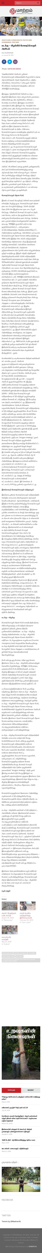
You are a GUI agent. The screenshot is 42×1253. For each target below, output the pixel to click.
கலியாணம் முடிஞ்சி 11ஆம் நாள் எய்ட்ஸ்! (15, 1108)
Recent (31, 1090)
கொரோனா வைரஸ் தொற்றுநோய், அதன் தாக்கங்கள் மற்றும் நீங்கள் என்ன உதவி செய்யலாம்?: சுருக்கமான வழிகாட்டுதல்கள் (19, 1118)
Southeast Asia (8, 956)
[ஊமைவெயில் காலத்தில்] (10, 929)
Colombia (31, 953)
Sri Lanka (19, 956)
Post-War (15, 42)
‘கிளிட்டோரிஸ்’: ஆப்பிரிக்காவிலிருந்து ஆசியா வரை (18, 1140)
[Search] (38, 3)
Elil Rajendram (7, 53)
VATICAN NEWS (14, 69)
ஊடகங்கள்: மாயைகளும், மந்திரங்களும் (15, 1149)
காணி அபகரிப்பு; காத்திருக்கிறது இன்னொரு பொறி (26, 915)
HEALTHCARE (6, 40)
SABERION (33, 1246)
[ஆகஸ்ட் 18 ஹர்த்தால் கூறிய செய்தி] (10, 905)
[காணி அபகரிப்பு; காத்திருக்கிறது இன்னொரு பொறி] (28, 905)
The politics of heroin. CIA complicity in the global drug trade (19, 960)
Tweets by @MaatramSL (11, 1221)
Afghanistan (7, 953)
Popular (11, 1090)
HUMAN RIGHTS (16, 40)
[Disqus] (21, 993)
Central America (20, 953)
